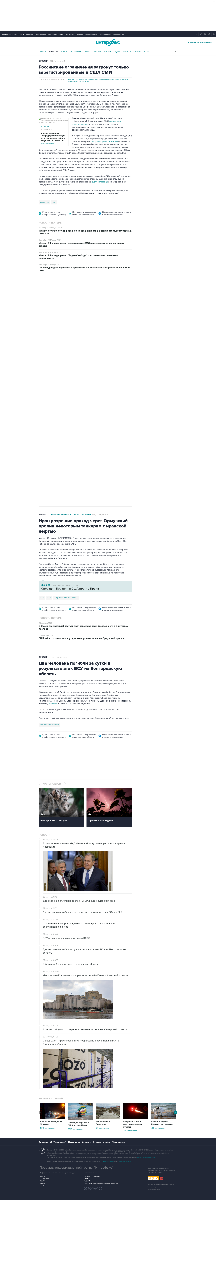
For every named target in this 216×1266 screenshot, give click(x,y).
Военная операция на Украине (68, 289)
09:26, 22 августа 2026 (58, 657)
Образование (105, 34)
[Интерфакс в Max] (100, 1188)
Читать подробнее (53, 138)
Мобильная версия (9, 34)
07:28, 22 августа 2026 (93, 289)
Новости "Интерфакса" (92, 1176)
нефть (75, 597)
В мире (64, 51)
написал (53, 704)
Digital (117, 51)
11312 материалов (47, 1128)
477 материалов (158, 1128)
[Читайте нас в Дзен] (85, 1188)
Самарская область (48, 420)
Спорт (87, 51)
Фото (146, 51)
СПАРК (42, 1176)
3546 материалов (75, 1129)
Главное (42, 51)
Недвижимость (91, 34)
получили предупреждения (105, 141)
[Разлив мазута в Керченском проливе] (163, 1118)
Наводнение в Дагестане (103, 1123)
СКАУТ (42, 1181)
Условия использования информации (161, 1184)
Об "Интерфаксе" (27, 34)
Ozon (61, 420)
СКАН (86, 1179)
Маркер (42, 1183)
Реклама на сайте (101, 1142)
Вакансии (86, 1142)
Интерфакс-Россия (55, 34)
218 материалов (130, 1131)
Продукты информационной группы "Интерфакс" (76, 1168)
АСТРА (42, 1186)
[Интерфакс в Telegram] (89, 1188)
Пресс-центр (74, 1142)
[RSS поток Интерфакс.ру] (96, 1188)
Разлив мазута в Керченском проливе (161, 1123)
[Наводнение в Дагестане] (108, 1118)
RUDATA (87, 1181)
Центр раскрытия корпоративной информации (101, 1183)
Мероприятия (118, 34)
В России (53, 51)
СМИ (54, 202)
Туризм (80, 34)
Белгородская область (49, 725)
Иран (42, 597)
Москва (107, 51)
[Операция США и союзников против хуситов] (135, 1118)
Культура (96, 51)
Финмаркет (70, 34)
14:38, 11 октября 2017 (57, 61)
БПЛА (86, 420)
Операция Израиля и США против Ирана (70, 515)
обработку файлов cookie (146, 1158)
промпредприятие (73, 420)
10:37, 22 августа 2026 (100, 515)
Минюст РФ (44, 202)
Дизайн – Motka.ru (154, 1189)
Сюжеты (138, 51)
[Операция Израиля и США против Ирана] (80, 1119)
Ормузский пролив (62, 597)
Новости (127, 51)
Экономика (75, 51)
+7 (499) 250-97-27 (124, 1161)
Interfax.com (41, 34)
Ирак (49, 597)
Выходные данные (154, 1187)
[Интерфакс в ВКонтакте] (93, 1188)
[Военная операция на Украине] (52, 1118)
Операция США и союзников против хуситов (132, 1124)
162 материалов (102, 1128)
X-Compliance (44, 1179)
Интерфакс (108, 42)
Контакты (43, 1142)
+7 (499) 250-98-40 (107, 1161)
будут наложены (100, 182)
